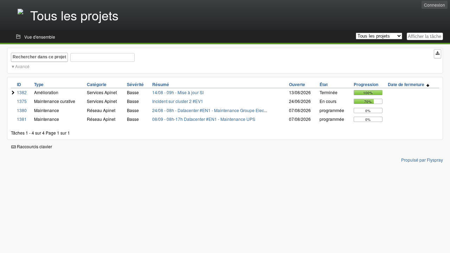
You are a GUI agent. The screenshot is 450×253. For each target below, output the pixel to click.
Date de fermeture (407, 84)
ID (19, 84)
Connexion (434, 5)
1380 (22, 110)
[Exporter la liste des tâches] (437, 53)
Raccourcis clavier (34, 146)
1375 (22, 101)
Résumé (160, 84)
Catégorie (97, 84)
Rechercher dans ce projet (39, 56)
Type (39, 84)
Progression (366, 84)
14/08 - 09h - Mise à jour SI (178, 92)
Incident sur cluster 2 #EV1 (177, 101)
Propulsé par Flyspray (422, 160)
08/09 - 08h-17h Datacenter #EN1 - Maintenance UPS (203, 119)
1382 (22, 92)
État (324, 84)
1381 (22, 119)
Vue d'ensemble (39, 37)
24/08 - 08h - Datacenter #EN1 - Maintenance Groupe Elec (208, 110)
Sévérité (135, 84)
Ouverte (297, 84)
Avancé (22, 66)
